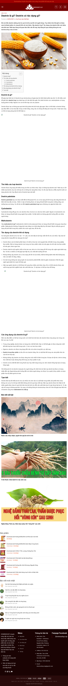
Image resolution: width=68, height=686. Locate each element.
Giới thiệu (20, 681)
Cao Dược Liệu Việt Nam (22, 19)
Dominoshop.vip (61, 637)
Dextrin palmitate (10, 80)
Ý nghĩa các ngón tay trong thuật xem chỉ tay (17, 618)
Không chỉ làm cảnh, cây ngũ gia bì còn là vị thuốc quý (19, 607)
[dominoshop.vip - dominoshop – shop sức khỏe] (34, 6)
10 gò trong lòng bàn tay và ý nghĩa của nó (16, 595)
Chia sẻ (37, 681)
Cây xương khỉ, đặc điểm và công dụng (15, 601)
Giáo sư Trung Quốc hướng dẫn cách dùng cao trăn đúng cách (22, 612)
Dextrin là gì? (7, 76)
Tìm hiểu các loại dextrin (10, 78)
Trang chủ (14, 681)
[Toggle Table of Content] (20, 73)
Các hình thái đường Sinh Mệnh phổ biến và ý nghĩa (19, 584)
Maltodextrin (9, 84)
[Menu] (2, 7)
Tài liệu (42, 681)
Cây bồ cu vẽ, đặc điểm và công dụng (15, 590)
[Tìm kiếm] (56, 7)
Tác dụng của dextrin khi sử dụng (13, 86)
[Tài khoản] (60, 7)
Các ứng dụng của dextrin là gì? (12, 88)
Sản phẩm (26, 681)
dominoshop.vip (38, 683)
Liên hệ (55, 681)
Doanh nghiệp (48, 681)
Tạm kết (6, 90)
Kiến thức (4, 13)
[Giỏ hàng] (64, 7)
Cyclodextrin (9, 82)
